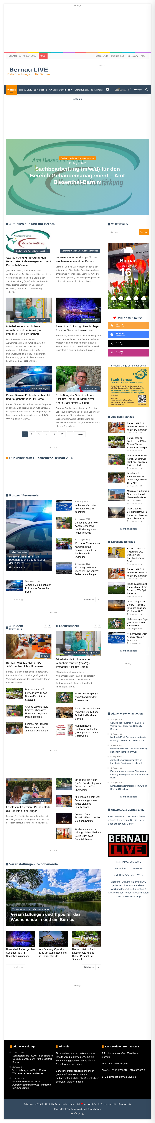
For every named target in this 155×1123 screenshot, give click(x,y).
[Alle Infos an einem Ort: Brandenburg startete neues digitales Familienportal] (64, 801)
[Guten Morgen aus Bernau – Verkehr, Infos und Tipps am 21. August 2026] (116, 605)
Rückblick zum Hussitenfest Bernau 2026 (41, 458)
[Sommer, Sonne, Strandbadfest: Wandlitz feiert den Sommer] (64, 818)
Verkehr (63, 767)
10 (53, 434)
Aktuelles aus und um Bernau (32, 224)
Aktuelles (41, 90)
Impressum (132, 56)
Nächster (89, 599)
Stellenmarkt (59, 90)
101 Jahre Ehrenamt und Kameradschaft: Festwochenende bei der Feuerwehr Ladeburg (88, 550)
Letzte (80, 434)
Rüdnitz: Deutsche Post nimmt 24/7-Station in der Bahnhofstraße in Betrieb (136, 554)
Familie (15, 767)
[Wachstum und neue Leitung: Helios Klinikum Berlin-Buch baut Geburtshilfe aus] (64, 833)
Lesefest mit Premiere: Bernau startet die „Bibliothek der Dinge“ (37, 727)
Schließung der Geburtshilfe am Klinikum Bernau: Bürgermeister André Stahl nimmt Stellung (75, 399)
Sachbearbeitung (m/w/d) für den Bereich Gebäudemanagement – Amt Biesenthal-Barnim (77, 175)
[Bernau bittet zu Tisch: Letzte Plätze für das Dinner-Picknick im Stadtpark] (14, 693)
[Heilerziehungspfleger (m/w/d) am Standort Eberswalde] (64, 697)
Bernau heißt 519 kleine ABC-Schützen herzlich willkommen (137, 426)
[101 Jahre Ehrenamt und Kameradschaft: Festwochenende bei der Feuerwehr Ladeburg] (64, 543)
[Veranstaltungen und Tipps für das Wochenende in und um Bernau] (53, 897)
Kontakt (97, 90)
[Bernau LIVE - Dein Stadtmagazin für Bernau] (28, 71)
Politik (46, 767)
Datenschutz (102, 56)
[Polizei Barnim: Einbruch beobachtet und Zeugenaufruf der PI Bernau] (29, 535)
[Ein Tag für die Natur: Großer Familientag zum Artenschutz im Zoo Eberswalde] (64, 784)
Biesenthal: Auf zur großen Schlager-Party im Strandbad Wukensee (20, 952)
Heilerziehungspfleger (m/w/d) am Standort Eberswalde (87, 697)
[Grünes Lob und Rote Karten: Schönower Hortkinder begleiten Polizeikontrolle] (64, 523)
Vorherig (18, 599)
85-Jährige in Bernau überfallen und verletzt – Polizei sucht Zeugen (87, 571)
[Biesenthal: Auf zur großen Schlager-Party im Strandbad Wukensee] (20, 939)
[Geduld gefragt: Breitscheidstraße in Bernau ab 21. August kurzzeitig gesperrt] (116, 512)
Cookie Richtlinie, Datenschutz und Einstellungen (77, 1109)
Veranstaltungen (80, 90)
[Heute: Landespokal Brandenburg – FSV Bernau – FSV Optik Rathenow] (116, 588)
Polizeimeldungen (92, 495)
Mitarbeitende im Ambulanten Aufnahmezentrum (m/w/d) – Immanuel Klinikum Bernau (23, 330)
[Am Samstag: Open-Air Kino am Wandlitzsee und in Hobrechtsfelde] (53, 939)
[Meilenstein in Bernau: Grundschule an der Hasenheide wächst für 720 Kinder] (116, 495)
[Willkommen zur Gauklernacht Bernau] (77, 117)
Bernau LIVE (25, 90)
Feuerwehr (77, 495)
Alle (69, 495)
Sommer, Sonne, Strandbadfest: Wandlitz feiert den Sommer (87, 817)
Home (13, 90)
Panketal (15, 777)
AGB (143, 56)
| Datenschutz (124, 1104)
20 (62, 434)
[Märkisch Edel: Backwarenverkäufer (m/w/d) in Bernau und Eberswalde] (64, 730)
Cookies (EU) (117, 56)
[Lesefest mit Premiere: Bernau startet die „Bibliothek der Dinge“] (14, 728)
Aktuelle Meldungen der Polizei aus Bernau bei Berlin (38, 588)
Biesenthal (35, 777)
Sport (31, 767)
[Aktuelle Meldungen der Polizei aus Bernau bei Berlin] (14, 585)
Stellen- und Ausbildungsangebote (77, 158)
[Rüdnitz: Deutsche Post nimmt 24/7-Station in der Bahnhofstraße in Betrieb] (116, 552)
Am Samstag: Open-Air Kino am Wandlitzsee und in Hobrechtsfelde (53, 952)
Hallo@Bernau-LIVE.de (131, 875)
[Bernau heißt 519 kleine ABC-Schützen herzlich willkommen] (116, 427)
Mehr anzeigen (128, 528)
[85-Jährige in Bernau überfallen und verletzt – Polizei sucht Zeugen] (64, 568)
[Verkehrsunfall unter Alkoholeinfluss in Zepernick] (64, 505)
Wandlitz (81, 767)
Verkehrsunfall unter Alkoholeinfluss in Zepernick (85, 508)
